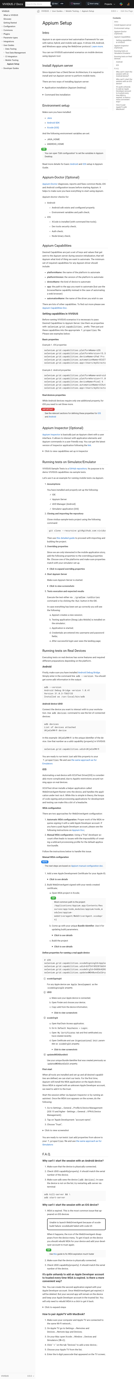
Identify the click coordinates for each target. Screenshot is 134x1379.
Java (49, 118)
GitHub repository (78, 468)
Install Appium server (122, 25)
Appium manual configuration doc (87, 866)
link (89, 445)
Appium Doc (78, 830)
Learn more (97, 46)
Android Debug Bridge (89, 672)
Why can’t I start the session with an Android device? (124, 74)
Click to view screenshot (57, 1130)
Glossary (7, 19)
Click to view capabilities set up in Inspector (66, 451)
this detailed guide (66, 538)
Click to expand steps (55, 1307)
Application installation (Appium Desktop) (65, 87)
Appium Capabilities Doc (54, 308)
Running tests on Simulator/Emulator (122, 52)
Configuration (9, 26)
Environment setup (122, 28)
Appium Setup (13, 64)
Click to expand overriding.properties (67, 569)
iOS (117, 65)
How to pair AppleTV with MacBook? (121, 107)
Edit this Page (127, 11)
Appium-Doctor (50, 184)
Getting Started (10, 23)
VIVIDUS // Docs (12, 4)
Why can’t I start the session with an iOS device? (124, 81)
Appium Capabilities (122, 37)
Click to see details (58, 879)
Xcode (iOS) (53, 127)
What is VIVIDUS (11, 15)
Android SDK (53, 122)
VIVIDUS (5, 11)
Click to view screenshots (61, 586)
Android (119, 62)
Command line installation (57, 94)
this (55, 1254)
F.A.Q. (116, 68)
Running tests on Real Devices (123, 57)
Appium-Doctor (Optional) (120, 32)
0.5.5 (113, 11)
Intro (116, 22)
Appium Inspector (51, 434)
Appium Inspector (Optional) (121, 47)
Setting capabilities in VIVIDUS (123, 41)
